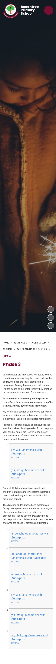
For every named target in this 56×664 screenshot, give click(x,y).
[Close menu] (48, 10)
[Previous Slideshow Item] (50, 317)
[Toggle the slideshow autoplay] (50, 325)
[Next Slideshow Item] (50, 309)
